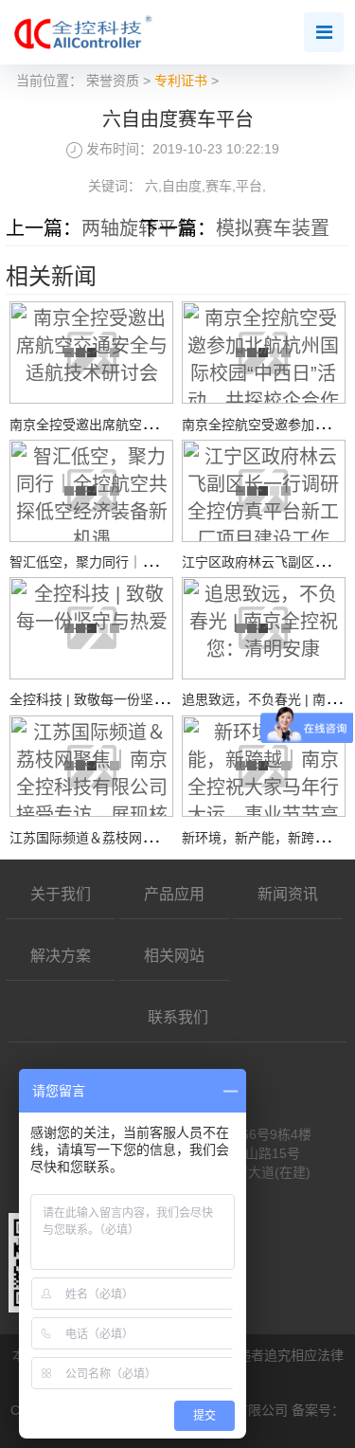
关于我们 (60, 894)
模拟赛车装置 (272, 228)
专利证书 (180, 80)
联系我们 (178, 1017)
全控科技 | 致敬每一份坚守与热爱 (107, 699)
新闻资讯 (287, 894)
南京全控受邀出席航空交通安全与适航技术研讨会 (155, 424)
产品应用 (174, 894)
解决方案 (60, 956)
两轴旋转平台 (138, 228)
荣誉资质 (112, 80)
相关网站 (174, 956)
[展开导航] (324, 32)
